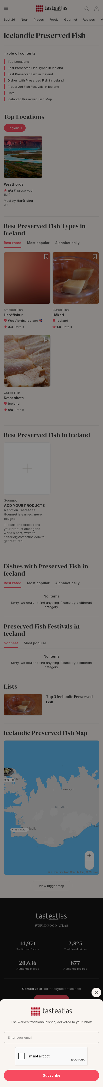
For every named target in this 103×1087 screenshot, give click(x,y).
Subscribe (51, 1075)
